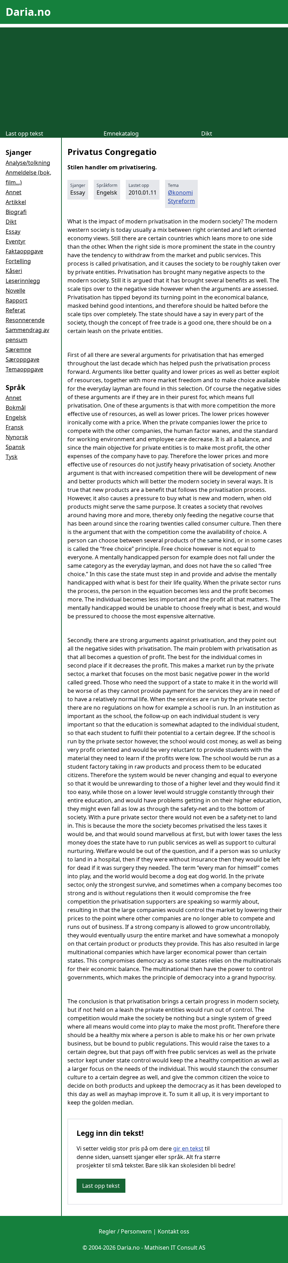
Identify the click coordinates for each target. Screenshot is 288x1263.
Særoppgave (22, 359)
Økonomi (180, 192)
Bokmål (16, 407)
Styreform (181, 201)
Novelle (15, 290)
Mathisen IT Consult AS (174, 1247)
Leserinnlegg (23, 281)
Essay (13, 231)
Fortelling (18, 261)
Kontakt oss (173, 1231)
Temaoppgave (24, 369)
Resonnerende (25, 320)
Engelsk (16, 417)
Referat (15, 310)
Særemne (18, 349)
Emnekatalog (121, 133)
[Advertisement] (144, 76)
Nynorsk (17, 437)
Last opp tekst (24, 133)
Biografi (16, 212)
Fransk (15, 427)
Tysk (12, 457)
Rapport (16, 300)
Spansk (15, 447)
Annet (13, 192)
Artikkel (16, 202)
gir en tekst (188, 1148)
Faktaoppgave (24, 251)
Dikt (206, 133)
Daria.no (28, 12)
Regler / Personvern (125, 1231)
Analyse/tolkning (28, 163)
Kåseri (14, 271)
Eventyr (16, 241)
